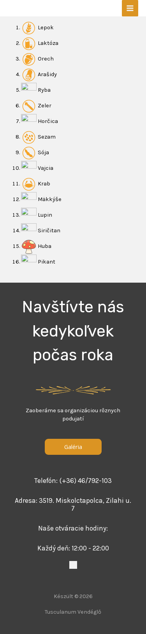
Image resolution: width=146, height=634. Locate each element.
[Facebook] (73, 565)
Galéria (73, 447)
